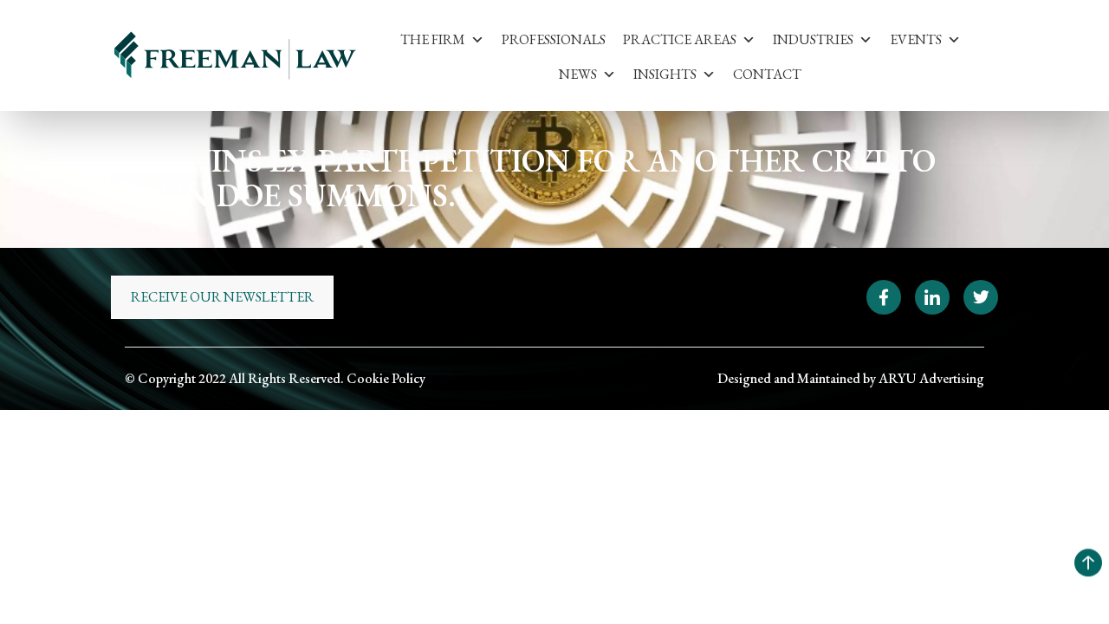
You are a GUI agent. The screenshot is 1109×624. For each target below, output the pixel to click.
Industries (813, 39)
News (578, 74)
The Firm (432, 39)
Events (916, 39)
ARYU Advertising (931, 378)
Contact (767, 74)
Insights (665, 74)
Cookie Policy (386, 378)
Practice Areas (679, 39)
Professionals (554, 39)
